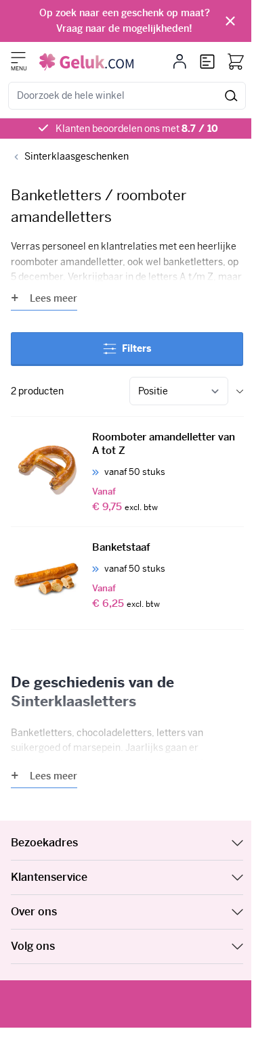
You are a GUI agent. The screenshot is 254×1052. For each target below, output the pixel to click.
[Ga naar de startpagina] (86, 62)
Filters (136, 348)
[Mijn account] (180, 61)
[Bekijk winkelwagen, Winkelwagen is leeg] (236, 61)
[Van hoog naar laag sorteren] (239, 391)
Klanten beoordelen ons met (137, 128)
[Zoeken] (231, 96)
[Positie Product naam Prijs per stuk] (178, 391)
